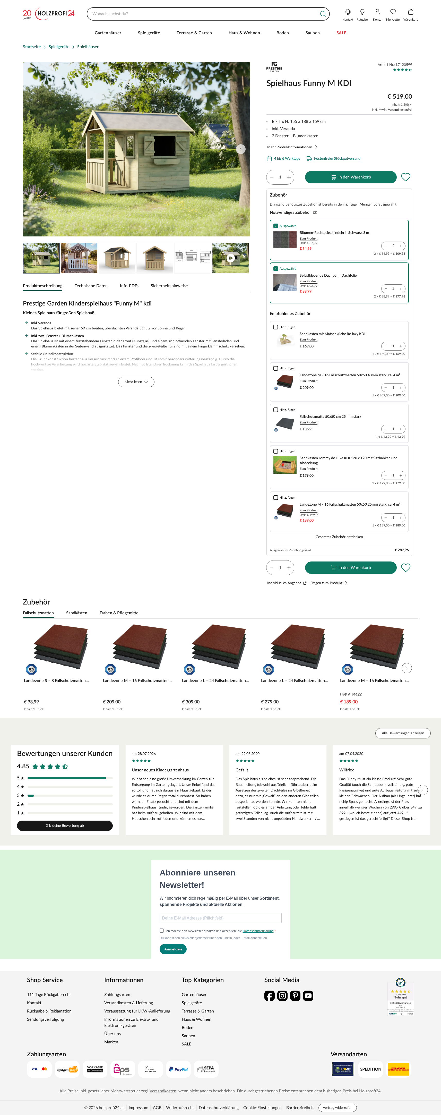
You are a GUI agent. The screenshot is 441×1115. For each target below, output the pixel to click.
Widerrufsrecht (180, 1108)
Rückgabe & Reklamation (49, 1011)
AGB (157, 1108)
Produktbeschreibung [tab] (42, 286)
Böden (282, 33)
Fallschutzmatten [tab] (38, 613)
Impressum (138, 1108)
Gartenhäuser (108, 33)
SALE (341, 33)
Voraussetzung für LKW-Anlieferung (137, 1011)
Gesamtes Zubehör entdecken (339, 537)
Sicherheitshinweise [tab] (169, 286)
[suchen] (323, 14)
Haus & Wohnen (244, 33)
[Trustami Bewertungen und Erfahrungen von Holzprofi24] (400, 996)
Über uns (112, 1034)
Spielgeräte (149, 33)
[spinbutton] (280, 177)
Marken (111, 1042)
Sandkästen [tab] (76, 613)
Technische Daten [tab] (91, 286)
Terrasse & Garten (194, 33)
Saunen (313, 33)
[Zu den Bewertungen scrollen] (402, 70)
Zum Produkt (308, 238)
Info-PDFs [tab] (129, 286)
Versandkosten (163, 1091)
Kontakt (34, 1003)
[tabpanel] (136, 342)
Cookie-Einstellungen (262, 1108)
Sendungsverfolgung (45, 1019)
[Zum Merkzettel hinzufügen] (406, 177)
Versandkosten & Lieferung (128, 1003)
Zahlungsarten (117, 995)
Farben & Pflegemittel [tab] (120, 613)
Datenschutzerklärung (219, 1108)
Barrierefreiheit (300, 1108)
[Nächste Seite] (242, 258)
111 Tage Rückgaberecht (49, 995)
